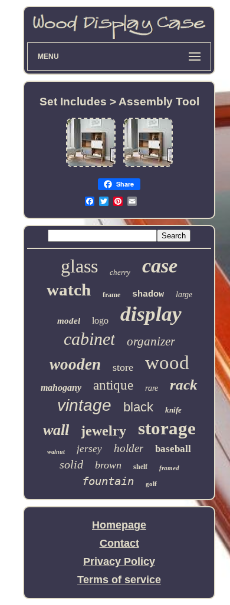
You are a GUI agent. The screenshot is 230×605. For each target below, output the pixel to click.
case (160, 266)
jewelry (103, 430)
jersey (89, 448)
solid (71, 464)
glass (79, 266)
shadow (148, 295)
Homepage (119, 525)
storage (167, 428)
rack (184, 385)
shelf (140, 467)
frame (111, 295)
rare (151, 388)
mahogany (61, 388)
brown (108, 465)
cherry (120, 272)
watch (69, 289)
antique (113, 385)
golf (151, 483)
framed (169, 467)
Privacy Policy (119, 561)
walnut (56, 451)
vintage (84, 405)
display (151, 313)
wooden (75, 364)
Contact (119, 543)
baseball (173, 448)
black (138, 407)
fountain (108, 480)
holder (128, 448)
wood (167, 362)
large (184, 294)
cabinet (89, 338)
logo (100, 320)
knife (173, 409)
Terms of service (119, 580)
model (68, 320)
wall (56, 429)
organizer (151, 341)
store (123, 367)
